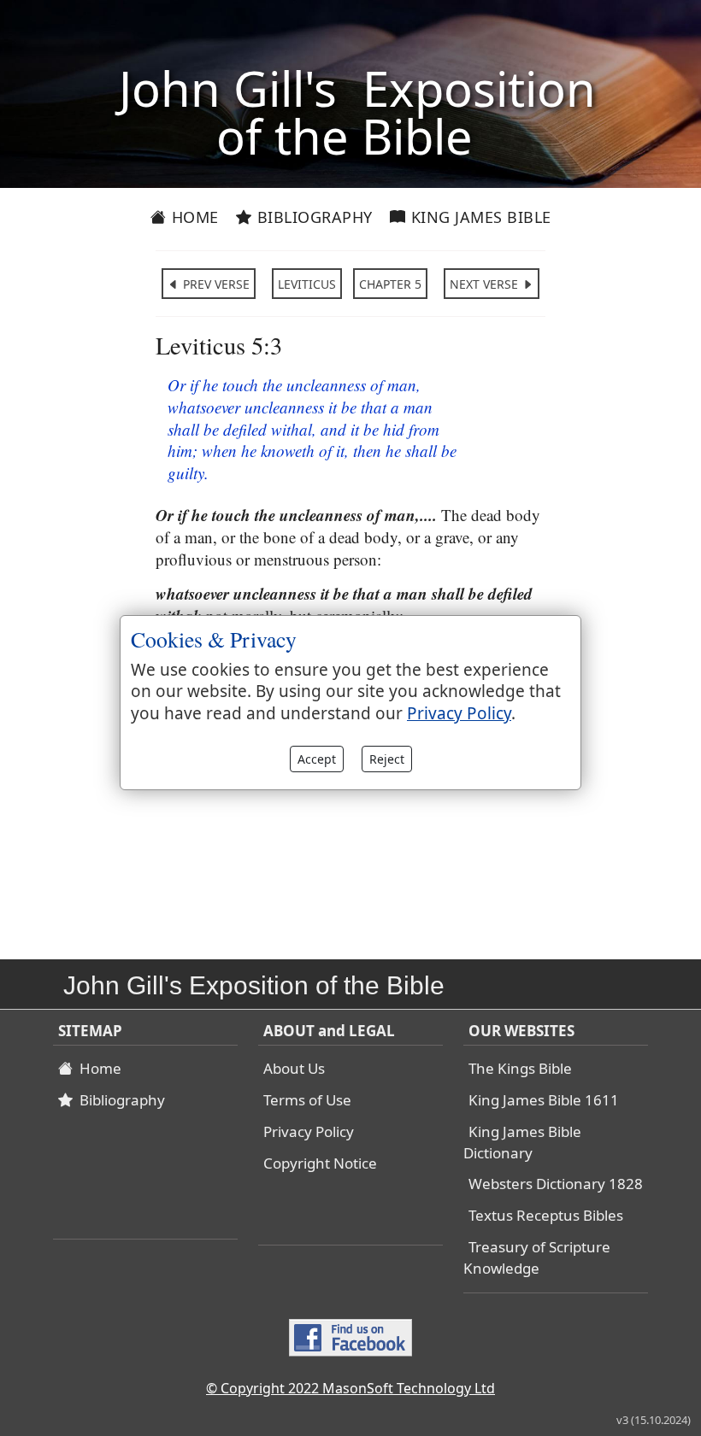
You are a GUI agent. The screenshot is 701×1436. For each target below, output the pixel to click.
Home (193, 217)
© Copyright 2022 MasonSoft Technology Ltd (350, 1388)
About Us (294, 1068)
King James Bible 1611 (543, 1100)
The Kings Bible (520, 1068)
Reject (386, 759)
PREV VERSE (215, 284)
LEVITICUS (307, 284)
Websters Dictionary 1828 (555, 1183)
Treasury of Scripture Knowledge (536, 1257)
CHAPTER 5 (390, 284)
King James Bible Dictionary (522, 1142)
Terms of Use (307, 1100)
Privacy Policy (308, 1131)
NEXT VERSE (485, 284)
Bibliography (312, 217)
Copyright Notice (320, 1163)
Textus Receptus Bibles (545, 1215)
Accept (316, 759)
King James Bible (478, 217)
